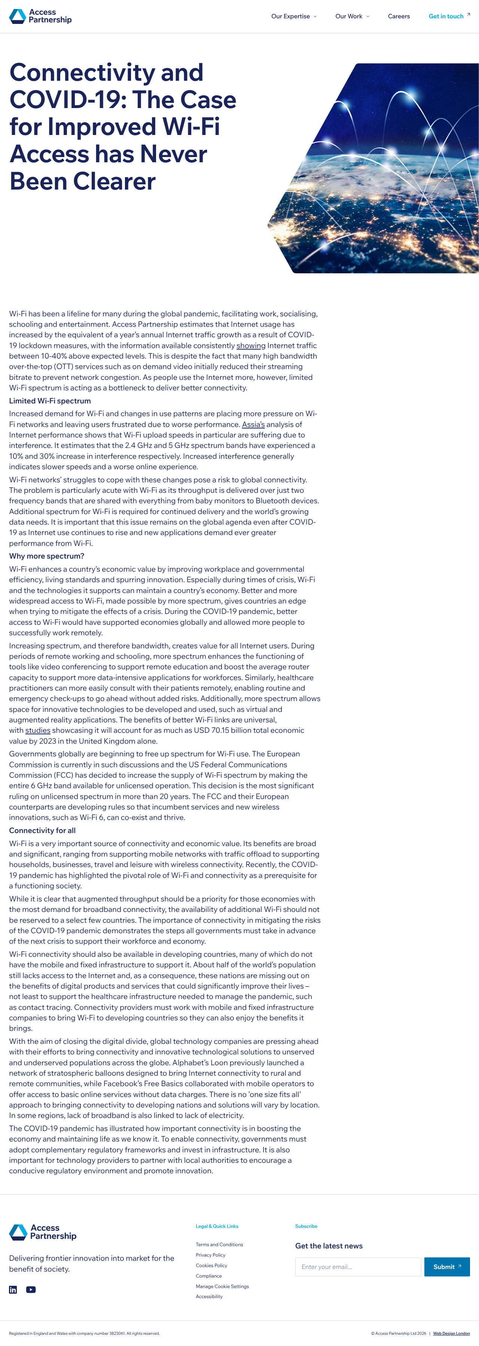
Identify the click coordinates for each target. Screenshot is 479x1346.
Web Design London (451, 1333)
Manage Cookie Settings (222, 1287)
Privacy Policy (210, 1255)
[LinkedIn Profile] (13, 1290)
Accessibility (209, 1297)
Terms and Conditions (219, 1245)
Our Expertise (290, 16)
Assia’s (253, 424)
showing (251, 345)
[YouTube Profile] (31, 1290)
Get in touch (446, 16)
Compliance (209, 1276)
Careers (399, 16)
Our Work (348, 16)
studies (38, 730)
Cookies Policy (211, 1266)
